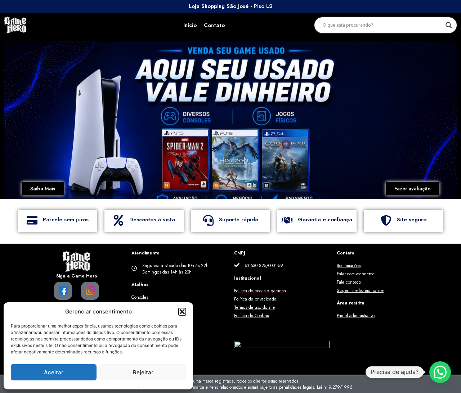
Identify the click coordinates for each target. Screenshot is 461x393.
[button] (182, 311)
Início (190, 25)
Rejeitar (143, 372)
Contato (214, 25)
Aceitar (53, 372)
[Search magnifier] (449, 25)
